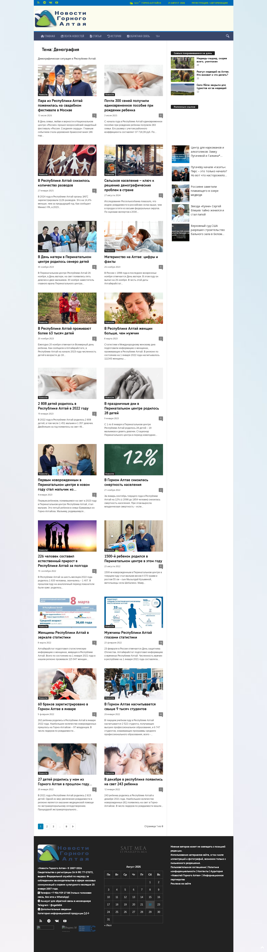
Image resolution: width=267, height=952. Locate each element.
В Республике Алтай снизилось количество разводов (64, 182)
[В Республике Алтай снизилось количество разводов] (67, 160)
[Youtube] (56, 3)
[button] (227, 36)
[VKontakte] (50, 3)
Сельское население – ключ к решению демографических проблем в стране (129, 185)
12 (125, 897)
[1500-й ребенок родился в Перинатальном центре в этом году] (133, 536)
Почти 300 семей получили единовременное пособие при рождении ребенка (128, 105)
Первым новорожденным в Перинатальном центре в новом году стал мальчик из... (64, 485)
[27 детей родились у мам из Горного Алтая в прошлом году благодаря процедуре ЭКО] (67, 759)
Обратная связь (139, 36)
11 (117, 897)
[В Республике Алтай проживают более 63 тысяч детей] (67, 308)
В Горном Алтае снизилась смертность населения (126, 482)
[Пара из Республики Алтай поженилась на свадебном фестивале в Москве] (67, 80)
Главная (49, 36)
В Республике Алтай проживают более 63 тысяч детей (64, 330)
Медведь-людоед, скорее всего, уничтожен (212, 60)
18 (117, 904)
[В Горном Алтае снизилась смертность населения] (133, 459)
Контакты (203, 871)
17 (108, 904)
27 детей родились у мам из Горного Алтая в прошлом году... (65, 781)
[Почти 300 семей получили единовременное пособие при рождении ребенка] (133, 80)
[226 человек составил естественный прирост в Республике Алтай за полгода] (67, 536)
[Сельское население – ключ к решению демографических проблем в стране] (133, 160)
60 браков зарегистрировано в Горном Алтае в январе (63, 706)
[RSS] (38, 3)
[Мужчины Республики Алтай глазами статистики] (133, 612)
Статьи (96, 36)
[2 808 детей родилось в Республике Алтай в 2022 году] (67, 383)
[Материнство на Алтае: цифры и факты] (133, 236)
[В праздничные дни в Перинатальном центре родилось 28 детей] (133, 383)
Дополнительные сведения (56, 909)
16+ (158, 36)
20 (133, 904)
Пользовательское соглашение (188, 867)
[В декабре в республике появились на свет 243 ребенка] (133, 759)
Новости (43, 94)
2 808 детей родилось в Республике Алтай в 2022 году (63, 406)
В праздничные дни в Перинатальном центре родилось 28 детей (131, 408)
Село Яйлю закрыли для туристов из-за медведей (211, 87)
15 (150, 897)
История (115, 36)
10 (108, 897)
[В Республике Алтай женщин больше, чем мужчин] (133, 308)
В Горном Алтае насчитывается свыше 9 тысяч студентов (130, 706)
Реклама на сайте (181, 883)
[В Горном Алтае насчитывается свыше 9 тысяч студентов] (133, 684)
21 (141, 904)
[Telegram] (44, 3)
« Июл (108, 925)
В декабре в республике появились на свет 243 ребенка (133, 781)
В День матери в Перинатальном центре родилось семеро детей (64, 259)
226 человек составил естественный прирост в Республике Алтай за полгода (63, 561)
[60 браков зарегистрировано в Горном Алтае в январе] (67, 684)
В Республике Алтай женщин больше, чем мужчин (128, 330)
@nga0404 (56, 905)
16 (161, 642)
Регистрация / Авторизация (210, 2)
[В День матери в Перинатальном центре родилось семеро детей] (67, 236)
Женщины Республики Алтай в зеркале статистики (63, 634)
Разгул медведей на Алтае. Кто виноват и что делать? (213, 73)
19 (125, 904)
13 (133, 897)
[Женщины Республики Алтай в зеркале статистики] (67, 612)
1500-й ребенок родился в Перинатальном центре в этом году (133, 558)
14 (141, 897)
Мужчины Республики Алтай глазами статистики (128, 634)
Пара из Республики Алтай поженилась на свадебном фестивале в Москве (60, 105)
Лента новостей (74, 36)
